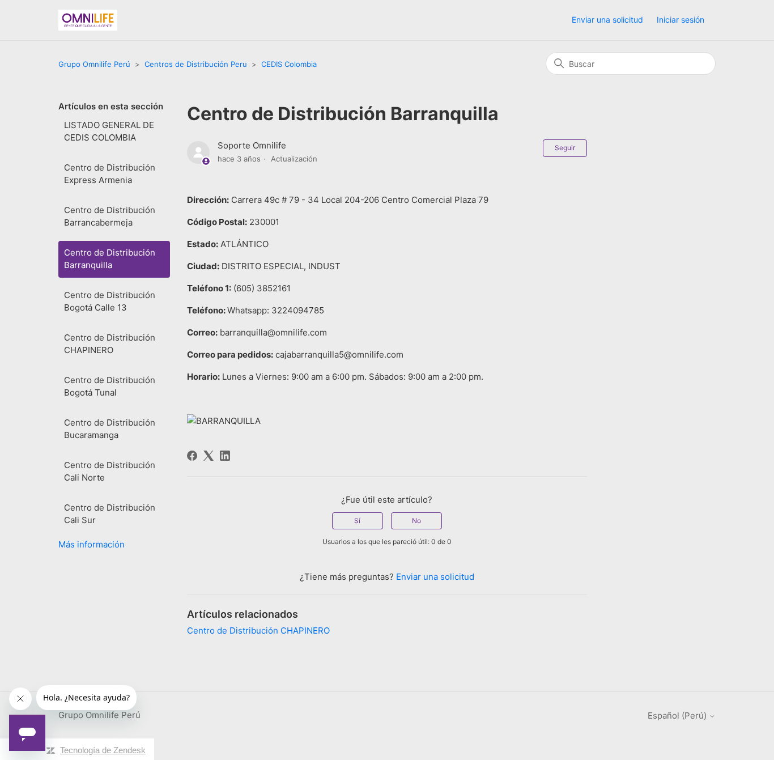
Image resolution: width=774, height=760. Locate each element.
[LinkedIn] (225, 456)
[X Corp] (208, 456)
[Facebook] (192, 456)
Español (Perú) (678, 715)
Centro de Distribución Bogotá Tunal (109, 386)
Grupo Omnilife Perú (94, 64)
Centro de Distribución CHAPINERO (109, 344)
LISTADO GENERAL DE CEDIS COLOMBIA (109, 131)
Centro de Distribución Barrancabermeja (109, 216)
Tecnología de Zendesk (103, 750)
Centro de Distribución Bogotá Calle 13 (109, 301)
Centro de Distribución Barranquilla (109, 259)
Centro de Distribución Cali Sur (109, 514)
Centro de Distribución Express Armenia (109, 174)
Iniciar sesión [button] (680, 19)
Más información (91, 544)
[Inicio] (87, 20)
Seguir (565, 147)
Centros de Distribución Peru (195, 64)
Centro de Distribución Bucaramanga (109, 429)
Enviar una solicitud (607, 19)
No (416, 520)
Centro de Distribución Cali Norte (109, 471)
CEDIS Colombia (289, 64)
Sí (357, 520)
